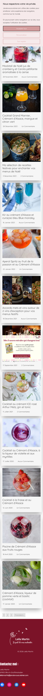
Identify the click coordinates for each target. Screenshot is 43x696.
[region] (21, 23)
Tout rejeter (21, 41)
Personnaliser (21, 35)
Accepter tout (21, 28)
